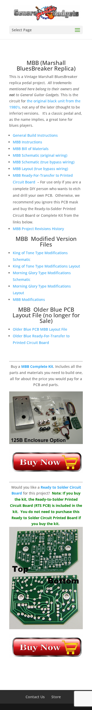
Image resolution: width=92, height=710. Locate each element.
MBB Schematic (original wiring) (40, 155)
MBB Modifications (29, 299)
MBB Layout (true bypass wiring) (40, 168)
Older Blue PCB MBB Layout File (40, 329)
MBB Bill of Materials (31, 148)
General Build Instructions (35, 135)
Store (56, 696)
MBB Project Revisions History (38, 228)
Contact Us (35, 696)
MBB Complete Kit (37, 366)
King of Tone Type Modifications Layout (46, 266)
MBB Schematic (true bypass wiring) (43, 162)
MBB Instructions (27, 142)
